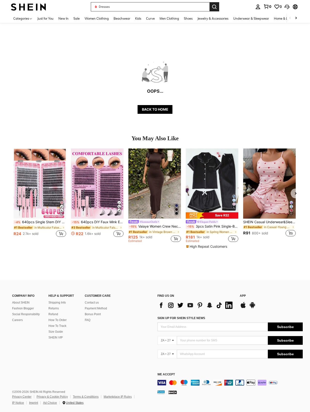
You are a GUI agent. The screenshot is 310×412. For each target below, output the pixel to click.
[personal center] (258, 7)
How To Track (57, 326)
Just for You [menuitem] (45, 18)
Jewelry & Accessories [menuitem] (212, 18)
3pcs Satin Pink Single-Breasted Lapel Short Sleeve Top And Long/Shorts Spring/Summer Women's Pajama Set (212, 226)
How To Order (57, 320)
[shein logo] (28, 6)
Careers (17, 320)
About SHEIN (21, 302)
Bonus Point (93, 314)
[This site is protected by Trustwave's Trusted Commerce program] (161, 392)
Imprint (33, 402)
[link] (267, 6)
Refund (53, 314)
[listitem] (40, 195)
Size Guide (55, 331)
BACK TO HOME (155, 109)
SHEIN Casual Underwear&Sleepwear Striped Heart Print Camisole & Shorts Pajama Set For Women (269, 222)
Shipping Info (57, 302)
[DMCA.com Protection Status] (172, 392)
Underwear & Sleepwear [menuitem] (251, 18)
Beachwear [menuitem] (122, 18)
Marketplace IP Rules (118, 396)
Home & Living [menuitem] (284, 18)
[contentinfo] (230, 383)
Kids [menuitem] (138, 18)
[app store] (243, 307)
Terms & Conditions (86, 396)
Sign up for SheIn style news (181, 318)
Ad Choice (50, 402)
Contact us (92, 302)
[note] (212, 215)
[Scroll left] (290, 18)
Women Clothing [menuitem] (97, 18)
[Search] (214, 6)
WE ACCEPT (166, 374)
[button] (287, 7)
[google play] (252, 307)
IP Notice (18, 402)
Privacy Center (21, 396)
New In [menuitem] (63, 18)
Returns (53, 308)
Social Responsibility (26, 314)
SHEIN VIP (55, 337)
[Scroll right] (296, 18)
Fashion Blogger (23, 308)
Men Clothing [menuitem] (169, 18)
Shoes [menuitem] (188, 18)
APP (243, 295)
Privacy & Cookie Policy (52, 396)
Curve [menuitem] (150, 18)
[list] (196, 305)
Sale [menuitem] (76, 18)
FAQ (87, 320)
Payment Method (96, 308)
